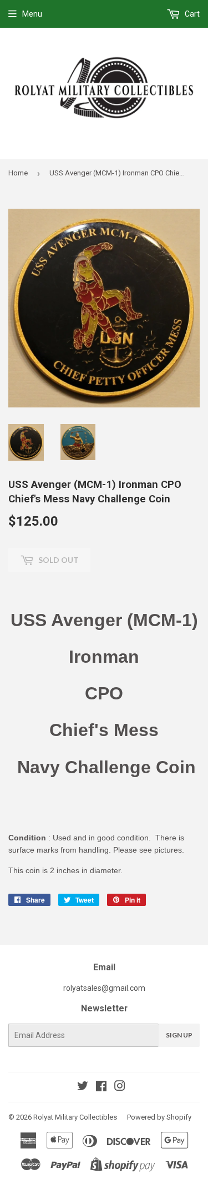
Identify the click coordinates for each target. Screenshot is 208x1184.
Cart (191, 13)
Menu (32, 13)
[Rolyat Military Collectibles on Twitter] (82, 1087)
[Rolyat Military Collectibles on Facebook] (101, 1087)
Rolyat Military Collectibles (75, 1117)
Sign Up (179, 1035)
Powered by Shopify (159, 1117)
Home (18, 173)
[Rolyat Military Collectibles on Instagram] (119, 1087)
